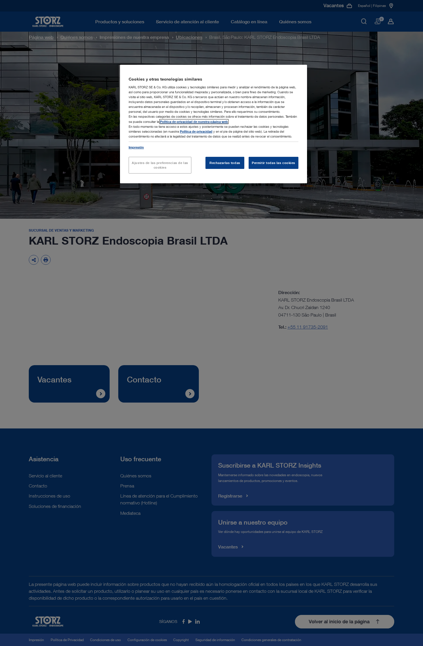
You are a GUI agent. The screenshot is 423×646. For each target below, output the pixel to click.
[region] (213, 124)
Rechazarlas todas (224, 163)
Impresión (136, 147)
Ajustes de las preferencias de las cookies (160, 165)
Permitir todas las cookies (273, 163)
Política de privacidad (196, 131)
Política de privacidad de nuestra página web (194, 121)
